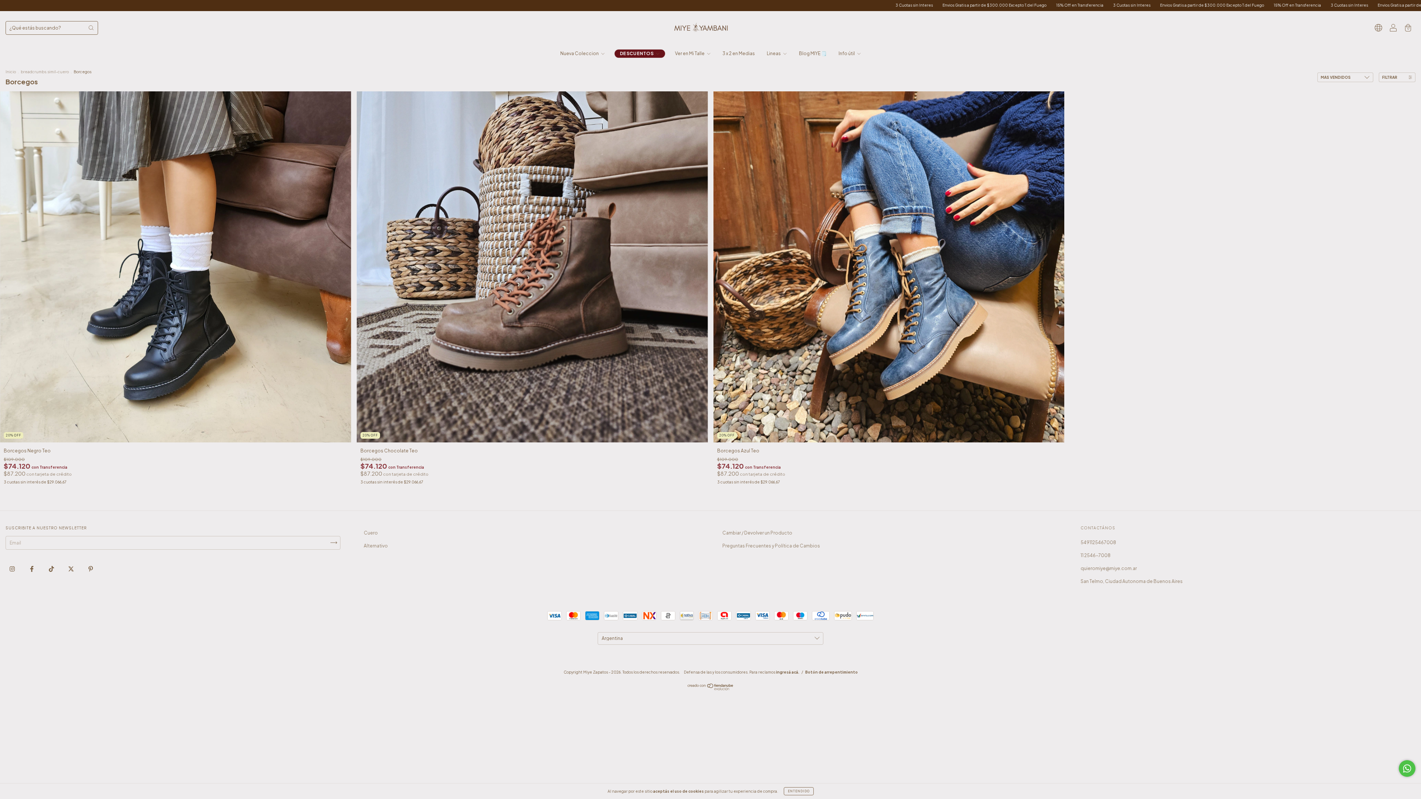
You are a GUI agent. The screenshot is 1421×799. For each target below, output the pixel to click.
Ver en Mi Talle (690, 53)
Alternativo (376, 546)
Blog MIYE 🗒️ (813, 53)
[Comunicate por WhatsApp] (1407, 768)
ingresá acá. (787, 672)
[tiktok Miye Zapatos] (52, 569)
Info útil (847, 53)
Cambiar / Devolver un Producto (757, 533)
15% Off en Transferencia (812, 5)
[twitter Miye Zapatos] (71, 569)
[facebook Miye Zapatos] (32, 569)
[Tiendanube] (711, 688)
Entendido (799, 791)
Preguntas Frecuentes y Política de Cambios (771, 546)
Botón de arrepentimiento (831, 672)
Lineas (774, 53)
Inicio (11, 72)
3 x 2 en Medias (738, 53)
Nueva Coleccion (579, 53)
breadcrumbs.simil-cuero (45, 72)
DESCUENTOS (637, 53)
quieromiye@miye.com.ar (1109, 568)
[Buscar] (91, 27)
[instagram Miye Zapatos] (13, 569)
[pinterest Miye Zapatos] (90, 569)
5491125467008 (1098, 542)
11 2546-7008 (1096, 555)
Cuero (371, 533)
